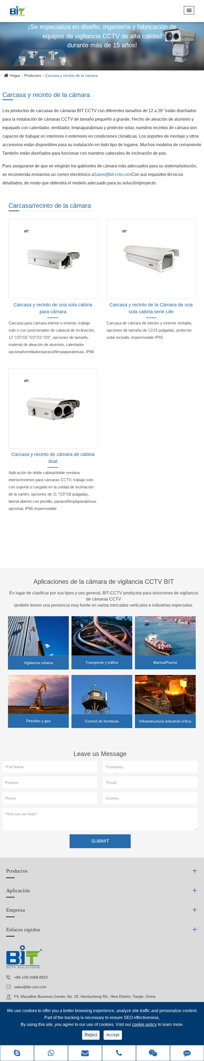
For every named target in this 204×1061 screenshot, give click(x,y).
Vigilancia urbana (38, 663)
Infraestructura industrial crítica (165, 721)
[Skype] (17, 1053)
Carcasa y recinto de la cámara (71, 75)
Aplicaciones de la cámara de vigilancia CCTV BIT (103, 581)
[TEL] (119, 1053)
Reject (91, 1035)
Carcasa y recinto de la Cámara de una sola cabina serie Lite (151, 308)
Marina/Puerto (165, 662)
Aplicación (18, 890)
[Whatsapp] (51, 1053)
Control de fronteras (102, 721)
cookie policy (144, 1024)
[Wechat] (153, 1053)
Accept (112, 1035)
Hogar (15, 75)
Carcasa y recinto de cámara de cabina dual (53, 458)
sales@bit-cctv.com (30, 987)
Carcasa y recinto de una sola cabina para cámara (53, 308)
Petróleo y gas (38, 721)
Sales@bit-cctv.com (112, 174)
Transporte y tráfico (102, 662)
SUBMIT (100, 841)
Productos (32, 75)
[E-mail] (85, 1053)
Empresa (15, 910)
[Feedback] (187, 1053)
